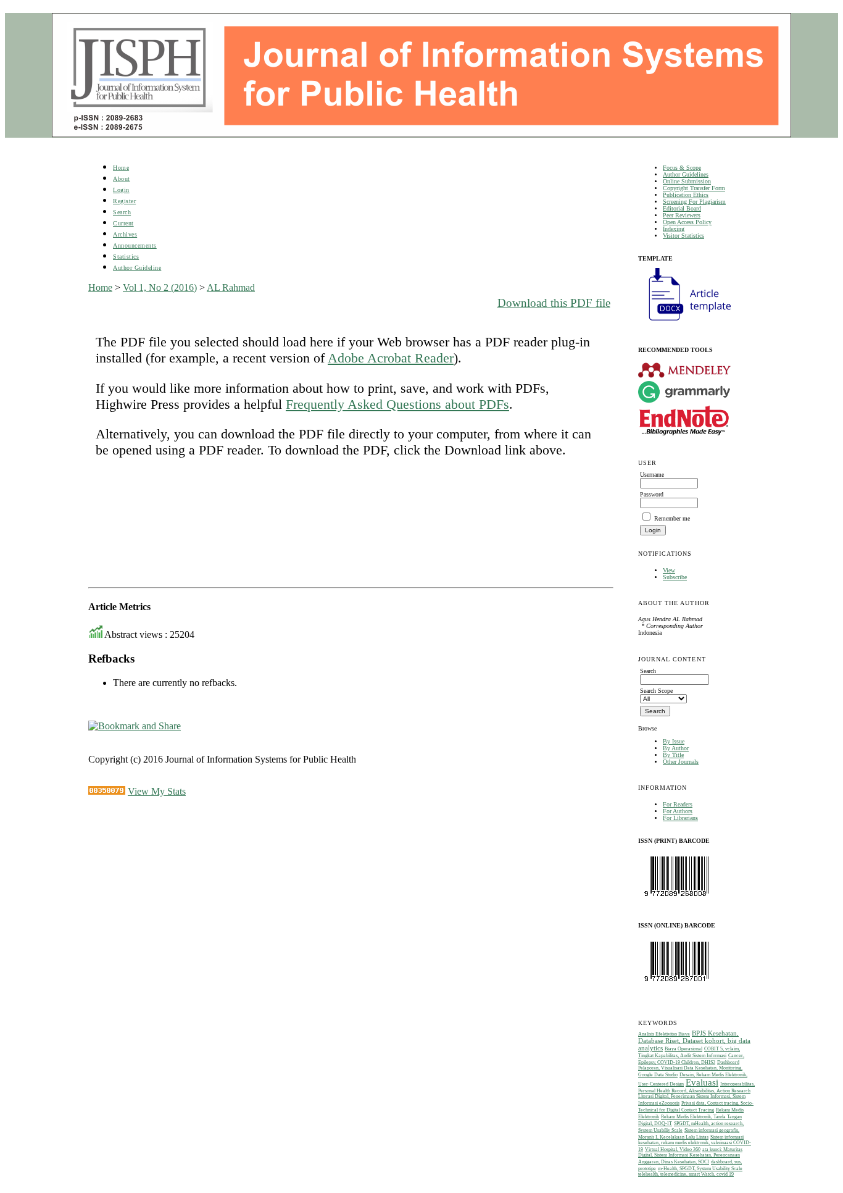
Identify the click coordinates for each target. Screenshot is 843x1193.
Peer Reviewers (681, 215)
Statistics (126, 256)
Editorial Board (682, 208)
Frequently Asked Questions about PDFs (397, 404)
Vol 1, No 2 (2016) (160, 287)
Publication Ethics (685, 194)
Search (122, 212)
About (121, 178)
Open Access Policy (687, 222)
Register (124, 201)
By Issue (673, 741)
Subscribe (675, 577)
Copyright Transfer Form (694, 188)
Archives (125, 234)
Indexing (673, 228)
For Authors (677, 811)
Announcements (135, 245)
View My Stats (157, 791)
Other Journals (681, 761)
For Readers (677, 804)
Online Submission (687, 181)
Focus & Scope (682, 167)
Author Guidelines (685, 174)
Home (121, 167)
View (669, 570)
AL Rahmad (231, 287)
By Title (673, 754)
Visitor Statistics (683, 235)
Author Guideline (137, 267)
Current (123, 223)
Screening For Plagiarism (694, 201)
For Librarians (680, 817)
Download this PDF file (553, 302)
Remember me (672, 518)
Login (121, 189)
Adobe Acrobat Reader (391, 358)
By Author (676, 748)
